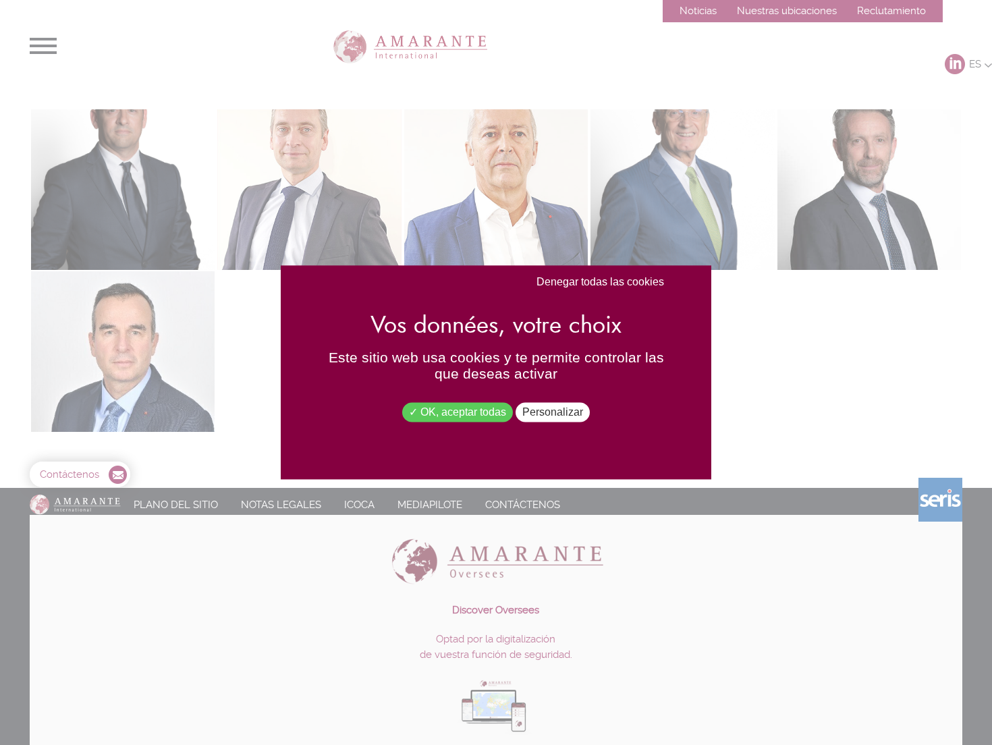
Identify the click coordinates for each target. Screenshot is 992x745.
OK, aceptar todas (462, 412)
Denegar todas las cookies (600, 281)
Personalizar (552, 412)
